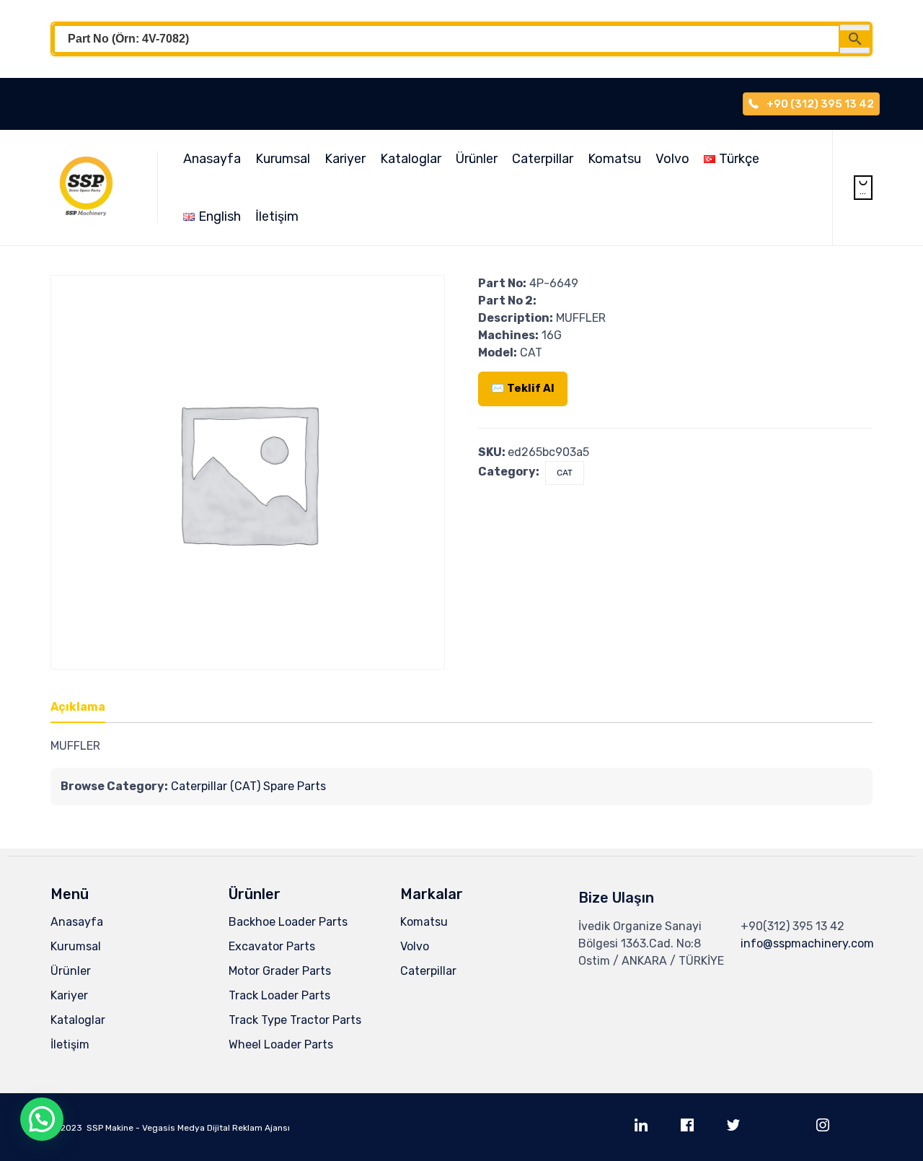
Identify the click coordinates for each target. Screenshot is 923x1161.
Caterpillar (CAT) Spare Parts (248, 786)
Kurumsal (282, 159)
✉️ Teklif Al (523, 388)
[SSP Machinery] (93, 188)
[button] (41, 1119)
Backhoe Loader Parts (288, 922)
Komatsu (614, 159)
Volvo (672, 159)
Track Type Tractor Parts (295, 1020)
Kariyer (345, 159)
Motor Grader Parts (280, 971)
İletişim (277, 216)
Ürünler (477, 159)
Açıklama (77, 707)
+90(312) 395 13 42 (792, 926)
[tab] (85, 708)
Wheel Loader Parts (281, 1044)
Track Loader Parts (279, 995)
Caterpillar (542, 159)
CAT (565, 473)
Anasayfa (212, 159)
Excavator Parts (272, 946)
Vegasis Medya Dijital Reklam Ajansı (216, 1128)
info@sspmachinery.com (807, 943)
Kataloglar (410, 159)
